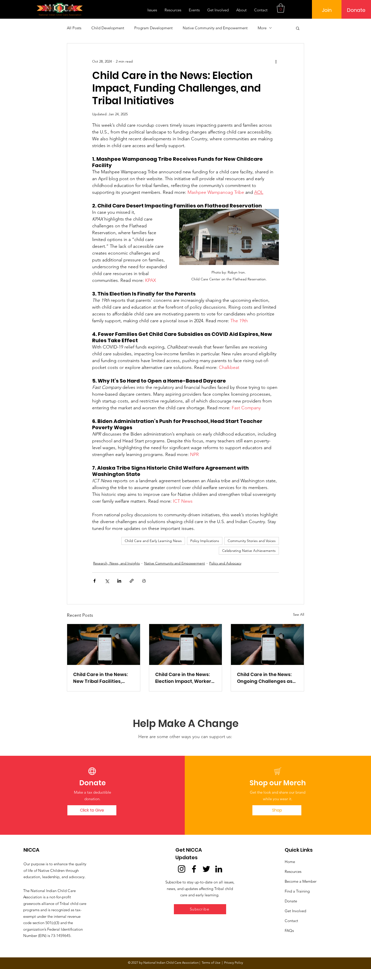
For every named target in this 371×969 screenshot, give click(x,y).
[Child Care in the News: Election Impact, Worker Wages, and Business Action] (185, 644)
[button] (280, 8)
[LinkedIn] (219, 869)
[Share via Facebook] (94, 580)
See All (298, 614)
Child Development (107, 28)
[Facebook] (194, 869)
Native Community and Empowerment (215, 28)
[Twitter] (206, 869)
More (262, 28)
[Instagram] (182, 869)
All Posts (74, 28)
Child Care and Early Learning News (153, 541)
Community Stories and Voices (252, 541)
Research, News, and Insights (116, 563)
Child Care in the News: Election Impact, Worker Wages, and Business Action (183, 678)
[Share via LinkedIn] (119, 580)
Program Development (153, 28)
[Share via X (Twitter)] (106, 580)
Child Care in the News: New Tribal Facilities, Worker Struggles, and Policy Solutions (100, 678)
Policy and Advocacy (225, 563)
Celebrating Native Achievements (249, 550)
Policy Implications (204, 541)
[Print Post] (144, 580)
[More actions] (276, 62)
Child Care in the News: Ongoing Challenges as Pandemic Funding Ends (265, 678)
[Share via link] (131, 580)
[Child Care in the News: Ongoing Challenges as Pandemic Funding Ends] (267, 644)
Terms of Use (211, 962)
